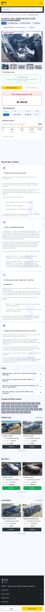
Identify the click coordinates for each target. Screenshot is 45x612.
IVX (3, 406)
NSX (36, 409)
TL (21, 412)
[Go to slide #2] (13, 66)
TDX (7, 406)
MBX (22, 409)
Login (11, 608)
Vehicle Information (32, 88)
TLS (31, 409)
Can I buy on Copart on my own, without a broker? (18, 380)
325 (12, 406)
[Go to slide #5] (38, 66)
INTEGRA (19, 406)
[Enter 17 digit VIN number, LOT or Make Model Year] (41, 9)
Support (5, 602)
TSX (38, 403)
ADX (23, 403)
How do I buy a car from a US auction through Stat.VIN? (19, 374)
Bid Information (12, 88)
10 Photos (8, 60)
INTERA (13, 403)
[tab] (18, 450)
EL (19, 403)
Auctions (5, 594)
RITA (8, 409)
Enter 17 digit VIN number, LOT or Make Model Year (25, 9)
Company (5, 590)
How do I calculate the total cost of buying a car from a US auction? (20, 386)
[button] (6, 9)
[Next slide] (40, 45)
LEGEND (27, 412)
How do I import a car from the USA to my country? (17, 392)
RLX (17, 409)
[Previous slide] (4, 45)
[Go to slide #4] (30, 66)
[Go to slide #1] (5, 66)
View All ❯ (39, 417)
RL (27, 409)
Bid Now (11, 447)
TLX (8, 403)
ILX (13, 409)
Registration (32, 608)
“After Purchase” (21, 359)
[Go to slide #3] (21, 66)
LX (8, 412)
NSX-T (35, 406)
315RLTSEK (27, 406)
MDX (3, 412)
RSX (17, 412)
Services (5, 598)
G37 (12, 412)
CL (40, 409)
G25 (33, 403)
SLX (3, 403)
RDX (28, 403)
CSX (3, 409)
